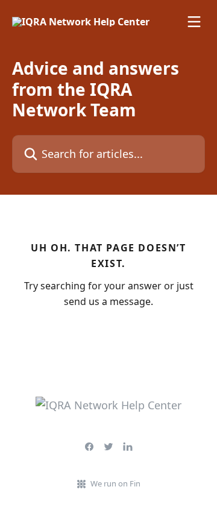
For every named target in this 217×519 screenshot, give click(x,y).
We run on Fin (115, 483)
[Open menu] (194, 21)
